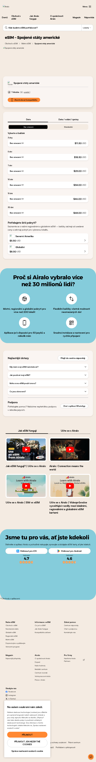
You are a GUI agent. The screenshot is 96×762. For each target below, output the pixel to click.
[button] (90, 6)
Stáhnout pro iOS (28, 551)
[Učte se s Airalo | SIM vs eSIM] (26, 486)
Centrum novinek (41, 673)
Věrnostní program (13, 647)
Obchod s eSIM (16, 17)
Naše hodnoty (40, 666)
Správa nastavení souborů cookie (27, 751)
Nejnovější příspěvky (13, 658)
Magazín (76, 17)
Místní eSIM (26, 43)
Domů (5, 17)
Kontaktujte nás (70, 632)
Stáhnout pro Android (71, 551)
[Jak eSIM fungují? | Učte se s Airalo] (26, 450)
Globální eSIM (11, 632)
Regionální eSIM (11, 636)
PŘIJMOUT (27, 734)
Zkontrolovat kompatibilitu (25, 100)
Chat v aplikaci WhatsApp (74, 406)
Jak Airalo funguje (34, 17)
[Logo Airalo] (10, 6)
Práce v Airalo (40, 680)
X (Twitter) (12, 699)
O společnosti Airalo (56, 17)
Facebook (12, 692)
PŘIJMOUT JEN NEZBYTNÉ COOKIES (27, 743)
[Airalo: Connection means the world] (69, 450)
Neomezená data (12, 629)
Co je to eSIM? (40, 625)
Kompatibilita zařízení (42, 632)
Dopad (37, 662)
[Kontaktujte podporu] (91, 757)
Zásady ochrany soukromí (56, 742)
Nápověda (89, 17)
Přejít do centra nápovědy (73, 358)
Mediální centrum (41, 669)
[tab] (28, 119)
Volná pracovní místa (42, 676)
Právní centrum (74, 742)
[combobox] (48, 27)
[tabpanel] (48, 169)
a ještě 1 (27, 92)
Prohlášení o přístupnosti (65, 747)
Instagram (12, 695)
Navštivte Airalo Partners (70, 659)
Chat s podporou (70, 629)
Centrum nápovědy (71, 625)
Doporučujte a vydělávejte (15, 643)
